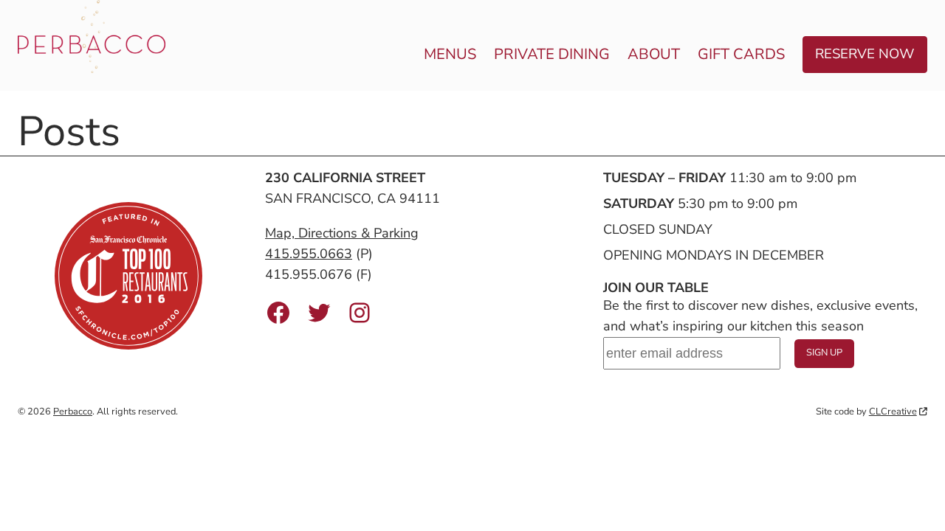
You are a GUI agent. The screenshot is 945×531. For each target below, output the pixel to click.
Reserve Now (865, 53)
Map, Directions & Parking (342, 233)
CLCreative (893, 411)
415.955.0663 (308, 254)
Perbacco (72, 411)
